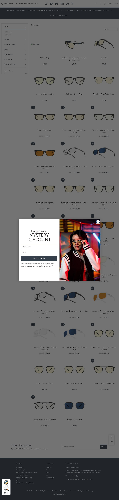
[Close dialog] (98, 221)
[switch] (6, 493)
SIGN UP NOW (39, 258)
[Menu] (9, 480)
